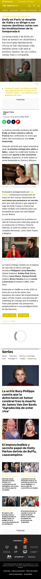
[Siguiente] (37, 1)
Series (5, 10)
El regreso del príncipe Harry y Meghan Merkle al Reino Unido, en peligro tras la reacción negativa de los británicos (10, 518)
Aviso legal (6, 571)
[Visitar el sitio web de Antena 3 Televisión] (7, 547)
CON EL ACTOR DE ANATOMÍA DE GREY (28, 476)
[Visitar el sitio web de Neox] (25, 547)
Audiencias (32, 359)
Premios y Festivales (28, 10)
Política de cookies (32, 571)
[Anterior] (16, 1)
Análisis (23, 359)
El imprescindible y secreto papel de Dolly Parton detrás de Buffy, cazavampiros (19, 450)
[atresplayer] (29, 5)
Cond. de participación (16, 574)
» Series (12, 321)
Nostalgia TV (13, 359)
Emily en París (9, 315)
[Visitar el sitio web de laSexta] (16, 547)
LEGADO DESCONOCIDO (11, 442)
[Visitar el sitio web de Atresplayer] (20, 556)
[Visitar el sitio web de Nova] (34, 547)
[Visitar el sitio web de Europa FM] (34, 552)
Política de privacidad (18, 571)
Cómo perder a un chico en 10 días (27, 1)
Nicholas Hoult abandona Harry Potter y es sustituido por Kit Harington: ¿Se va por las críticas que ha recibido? (10, 484)
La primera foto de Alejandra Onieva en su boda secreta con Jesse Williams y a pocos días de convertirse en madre (29, 483)
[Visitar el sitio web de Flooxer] (32, 556)
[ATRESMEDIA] (20, 541)
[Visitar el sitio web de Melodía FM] (9, 556)
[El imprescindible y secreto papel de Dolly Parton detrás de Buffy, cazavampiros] (20, 429)
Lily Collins (23, 315)
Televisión (14, 10)
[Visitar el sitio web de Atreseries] (16, 552)
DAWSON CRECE (8, 388)
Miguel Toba (8, 112)
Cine (4, 359)
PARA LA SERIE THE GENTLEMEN (9, 510)
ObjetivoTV (5, 321)
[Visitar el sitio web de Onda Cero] (25, 552)
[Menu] (38, 5)
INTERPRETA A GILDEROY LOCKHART (10, 476)
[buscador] (34, 5)
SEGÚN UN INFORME (28, 509)
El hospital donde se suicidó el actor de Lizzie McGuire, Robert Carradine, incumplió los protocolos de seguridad (29, 516)
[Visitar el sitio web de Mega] (7, 552)
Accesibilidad (28, 574)
